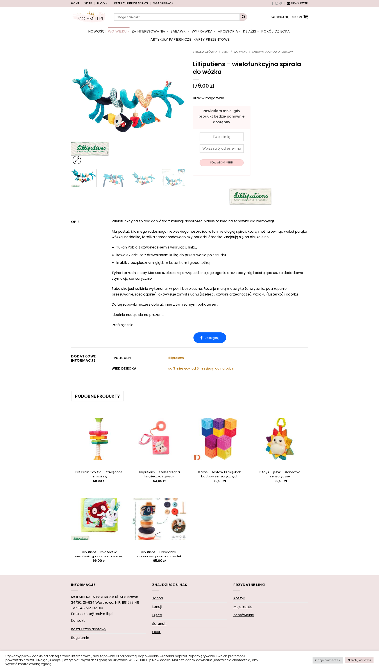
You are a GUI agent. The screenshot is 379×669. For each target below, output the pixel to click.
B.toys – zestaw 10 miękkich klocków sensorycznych (219, 474)
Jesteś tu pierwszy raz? (130, 3)
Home (75, 3)
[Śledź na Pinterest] (280, 3)
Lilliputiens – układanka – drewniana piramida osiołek (159, 554)
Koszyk (239, 598)
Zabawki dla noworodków (272, 52)
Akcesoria (228, 31)
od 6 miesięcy (202, 368)
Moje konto (242, 606)
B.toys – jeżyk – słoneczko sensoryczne (279, 474)
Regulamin (80, 637)
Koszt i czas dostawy (88, 629)
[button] (297, 3)
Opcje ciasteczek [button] (327, 660)
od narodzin (224, 368)
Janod (157, 598)
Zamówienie (243, 615)
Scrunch (159, 623)
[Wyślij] (243, 17)
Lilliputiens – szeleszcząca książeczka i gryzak (159, 474)
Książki (249, 31)
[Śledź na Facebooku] (272, 3)
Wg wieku (117, 31)
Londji (157, 606)
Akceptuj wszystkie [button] (359, 660)
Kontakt (78, 620)
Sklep (88, 3)
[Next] (178, 107)
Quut (156, 632)
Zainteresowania (148, 31)
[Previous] (79, 107)
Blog (101, 3)
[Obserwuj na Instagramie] (276, 3)
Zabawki (178, 31)
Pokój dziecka (275, 31)
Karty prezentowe (211, 39)
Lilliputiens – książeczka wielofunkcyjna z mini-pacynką (99, 554)
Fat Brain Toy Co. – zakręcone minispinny (99, 474)
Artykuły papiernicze (170, 39)
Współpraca (163, 3)
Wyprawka (202, 31)
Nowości (97, 31)
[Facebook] (209, 337)
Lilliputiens (176, 358)
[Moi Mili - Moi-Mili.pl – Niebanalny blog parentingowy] (89, 17)
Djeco (157, 615)
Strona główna (205, 52)
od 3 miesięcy (179, 368)
